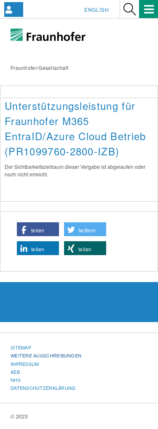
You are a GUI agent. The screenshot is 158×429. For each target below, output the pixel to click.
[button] (38, 229)
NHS (16, 379)
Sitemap (21, 347)
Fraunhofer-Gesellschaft (39, 67)
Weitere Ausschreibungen (46, 355)
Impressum (25, 363)
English (96, 9)
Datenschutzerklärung (43, 387)
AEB (15, 371)
